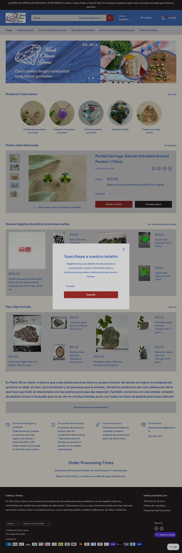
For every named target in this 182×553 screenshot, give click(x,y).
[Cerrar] (123, 249)
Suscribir (91, 294)
